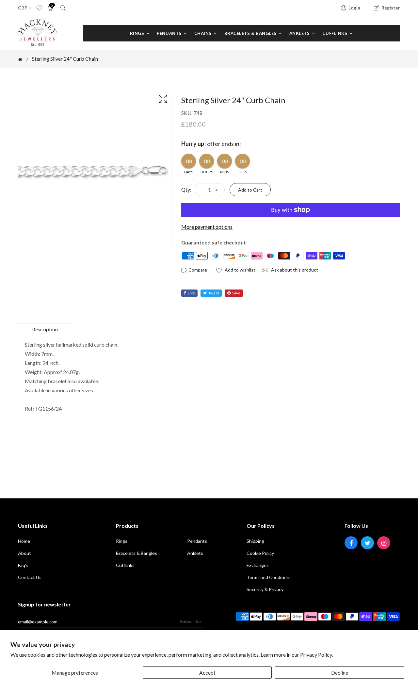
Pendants (170, 33)
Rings (137, 33)
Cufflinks (335, 33)
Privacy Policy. (316, 654)
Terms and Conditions (269, 577)
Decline (339, 672)
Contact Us (29, 577)
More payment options (207, 227)
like (191, 292)
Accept (207, 672)
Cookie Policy (260, 553)
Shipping (255, 541)
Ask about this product (294, 270)
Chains (203, 33)
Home (24, 541)
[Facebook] (351, 542)
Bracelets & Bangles (251, 33)
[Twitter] (367, 542)
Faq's (23, 565)
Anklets (300, 33)
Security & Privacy (265, 589)
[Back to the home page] (20, 59)
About (24, 553)
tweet (213, 292)
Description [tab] (44, 329)
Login (354, 7)
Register (390, 7)
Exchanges (258, 565)
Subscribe (190, 621)
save (236, 292)
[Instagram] (383, 542)
